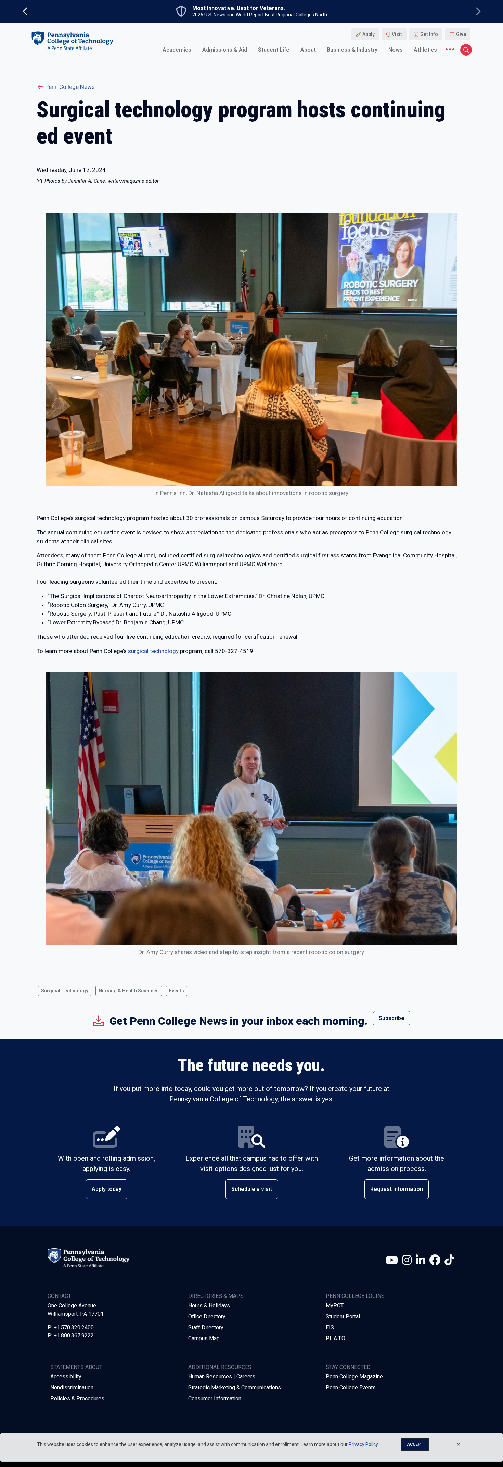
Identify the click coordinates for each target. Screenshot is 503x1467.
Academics (177, 49)
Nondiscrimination (71, 1387)
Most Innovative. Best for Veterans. (238, 8)
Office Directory (206, 1316)
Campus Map (204, 1338)
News (395, 49)
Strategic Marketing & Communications (234, 1387)
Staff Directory (205, 1327)
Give (461, 34)
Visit (397, 34)
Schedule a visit (251, 1189)
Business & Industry (352, 49)
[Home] (72, 40)
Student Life (273, 49)
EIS (330, 1327)
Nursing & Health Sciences (129, 990)
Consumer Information (214, 1398)
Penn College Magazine (354, 1376)
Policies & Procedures (77, 1398)
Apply (368, 34)
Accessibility (65, 1376)
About (308, 49)
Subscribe (391, 1018)
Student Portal (343, 1316)
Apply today (106, 1189)
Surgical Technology (64, 990)
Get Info (429, 34)
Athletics (425, 49)
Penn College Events (351, 1387)
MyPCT (335, 1305)
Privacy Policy (363, 1444)
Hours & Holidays (209, 1305)
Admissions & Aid (224, 49)
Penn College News (70, 86)
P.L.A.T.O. (336, 1338)
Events (176, 990)
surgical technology (153, 651)
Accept (415, 1444)
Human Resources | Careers (221, 1376)
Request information (396, 1189)
